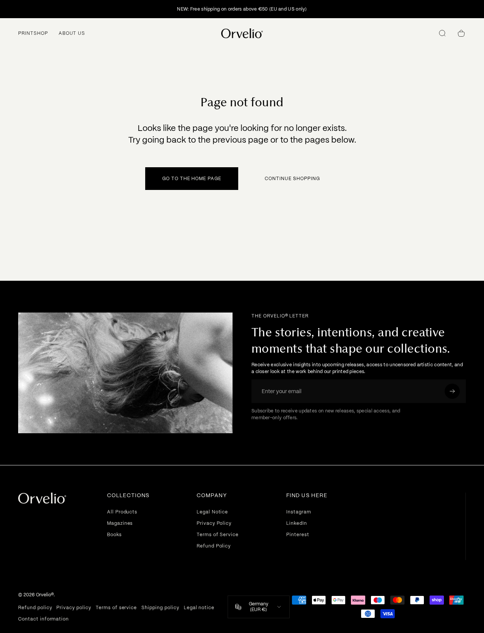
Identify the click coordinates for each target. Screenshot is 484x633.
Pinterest (297, 535)
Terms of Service (218, 535)
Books (114, 535)
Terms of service (116, 608)
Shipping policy (160, 608)
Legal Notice (212, 512)
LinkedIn (296, 523)
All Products (122, 512)
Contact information (43, 619)
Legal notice (199, 608)
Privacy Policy (214, 523)
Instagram (298, 512)
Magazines (120, 523)
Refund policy (35, 608)
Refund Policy (214, 546)
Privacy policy (73, 608)
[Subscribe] (452, 391)
